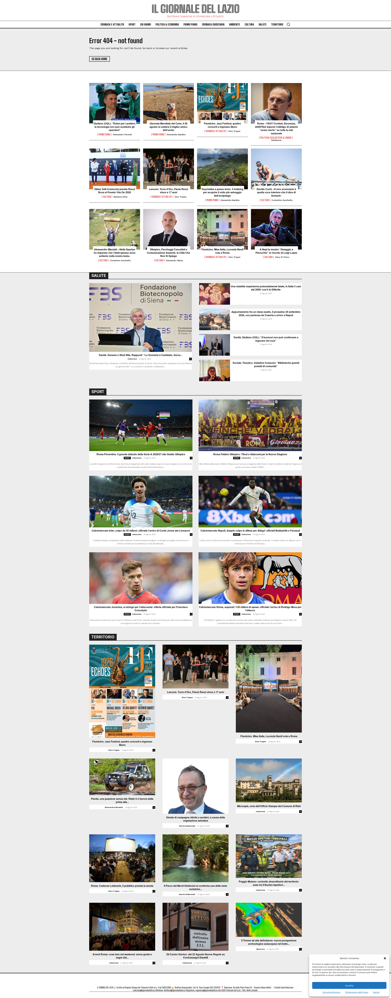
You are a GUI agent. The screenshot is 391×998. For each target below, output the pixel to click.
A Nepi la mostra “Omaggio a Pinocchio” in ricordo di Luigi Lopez (276, 251)
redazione (132, 359)
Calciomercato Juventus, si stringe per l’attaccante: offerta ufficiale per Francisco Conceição (141, 608)
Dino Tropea (234, 131)
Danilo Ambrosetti (187, 826)
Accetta (349, 985)
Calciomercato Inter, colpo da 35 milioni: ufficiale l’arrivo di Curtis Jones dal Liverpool (141, 530)
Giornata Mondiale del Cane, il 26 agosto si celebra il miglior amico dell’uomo (168, 127)
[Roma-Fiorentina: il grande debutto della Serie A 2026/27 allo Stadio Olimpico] (140, 425)
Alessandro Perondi (122, 134)
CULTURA (107, 197)
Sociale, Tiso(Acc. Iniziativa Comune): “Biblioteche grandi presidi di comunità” (266, 364)
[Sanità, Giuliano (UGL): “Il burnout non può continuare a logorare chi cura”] (214, 345)
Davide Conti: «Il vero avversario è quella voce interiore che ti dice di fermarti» (276, 192)
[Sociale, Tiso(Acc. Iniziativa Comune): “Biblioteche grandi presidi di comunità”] (214, 370)
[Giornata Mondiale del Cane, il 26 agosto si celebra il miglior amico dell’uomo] (168, 103)
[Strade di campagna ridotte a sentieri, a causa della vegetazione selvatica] (195, 786)
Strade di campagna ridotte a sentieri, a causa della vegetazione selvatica (195, 819)
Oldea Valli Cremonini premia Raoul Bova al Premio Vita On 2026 (114, 190)
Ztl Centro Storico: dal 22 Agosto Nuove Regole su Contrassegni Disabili (195, 956)
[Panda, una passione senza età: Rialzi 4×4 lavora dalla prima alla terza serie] (122, 776)
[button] (384, 958)
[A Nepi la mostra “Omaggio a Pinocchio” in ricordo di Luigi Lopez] (276, 229)
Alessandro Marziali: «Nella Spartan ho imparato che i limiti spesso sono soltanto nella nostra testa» (114, 253)
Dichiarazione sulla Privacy (356, 992)
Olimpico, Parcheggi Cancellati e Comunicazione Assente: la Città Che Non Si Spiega (168, 253)
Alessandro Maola (174, 260)
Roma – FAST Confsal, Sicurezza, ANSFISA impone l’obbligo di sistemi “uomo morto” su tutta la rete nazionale (276, 128)
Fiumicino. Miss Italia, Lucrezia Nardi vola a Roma (222, 251)
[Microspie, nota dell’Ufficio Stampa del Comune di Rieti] (269, 780)
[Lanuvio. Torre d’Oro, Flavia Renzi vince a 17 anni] (168, 169)
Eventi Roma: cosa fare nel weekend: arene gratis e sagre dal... (122, 956)
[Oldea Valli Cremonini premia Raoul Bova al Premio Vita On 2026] (114, 169)
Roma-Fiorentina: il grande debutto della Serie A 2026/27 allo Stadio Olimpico (141, 454)
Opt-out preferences (331, 992)
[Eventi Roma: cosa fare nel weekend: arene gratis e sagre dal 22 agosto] (122, 927)
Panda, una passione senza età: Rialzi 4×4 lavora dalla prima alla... (122, 800)
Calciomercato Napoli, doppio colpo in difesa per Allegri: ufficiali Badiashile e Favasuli (250, 530)
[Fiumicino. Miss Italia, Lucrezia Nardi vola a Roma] (222, 229)
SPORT (127, 458)
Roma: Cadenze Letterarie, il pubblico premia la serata (122, 885)
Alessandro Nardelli (114, 807)
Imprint (376, 992)
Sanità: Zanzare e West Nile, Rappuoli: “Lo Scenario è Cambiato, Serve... (140, 355)
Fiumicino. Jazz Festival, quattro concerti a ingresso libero (222, 125)
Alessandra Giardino (176, 134)
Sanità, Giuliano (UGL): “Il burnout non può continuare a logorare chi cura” (266, 339)
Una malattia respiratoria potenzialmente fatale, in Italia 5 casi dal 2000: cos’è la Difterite (266, 288)
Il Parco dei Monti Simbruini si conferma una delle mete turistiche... (195, 887)
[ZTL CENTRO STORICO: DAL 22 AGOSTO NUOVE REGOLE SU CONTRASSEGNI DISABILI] (195, 927)
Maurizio (260, 949)
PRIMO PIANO (104, 134)
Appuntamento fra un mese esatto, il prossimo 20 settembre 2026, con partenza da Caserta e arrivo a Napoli (265, 313)
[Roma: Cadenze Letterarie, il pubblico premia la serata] (122, 858)
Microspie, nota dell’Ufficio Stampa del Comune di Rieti (269, 806)
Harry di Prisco (282, 257)
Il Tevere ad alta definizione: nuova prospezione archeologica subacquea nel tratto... (268, 942)
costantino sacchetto (282, 200)
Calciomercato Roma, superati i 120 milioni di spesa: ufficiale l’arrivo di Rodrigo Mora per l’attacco (250, 608)
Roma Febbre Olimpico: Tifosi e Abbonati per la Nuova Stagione (250, 454)
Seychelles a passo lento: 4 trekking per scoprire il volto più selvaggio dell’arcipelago (222, 192)
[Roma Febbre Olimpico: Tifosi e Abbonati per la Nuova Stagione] (250, 425)
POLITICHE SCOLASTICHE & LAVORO (276, 137)
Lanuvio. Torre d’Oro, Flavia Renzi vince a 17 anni (168, 190)
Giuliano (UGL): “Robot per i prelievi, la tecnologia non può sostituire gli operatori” (115, 127)
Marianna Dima (120, 197)
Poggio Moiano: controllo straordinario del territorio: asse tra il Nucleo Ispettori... (269, 883)
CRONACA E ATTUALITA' (216, 131)
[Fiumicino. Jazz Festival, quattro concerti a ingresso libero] (222, 103)
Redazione (276, 140)
